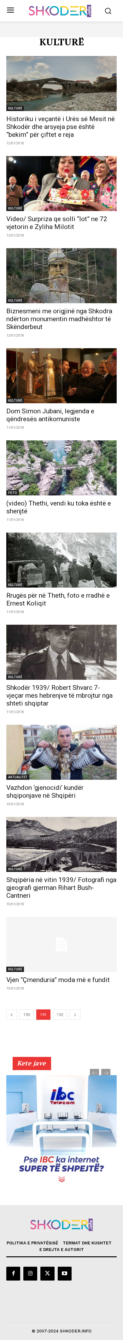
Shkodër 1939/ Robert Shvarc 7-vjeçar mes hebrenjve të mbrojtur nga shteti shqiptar (59, 695)
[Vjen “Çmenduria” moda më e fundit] (61, 944)
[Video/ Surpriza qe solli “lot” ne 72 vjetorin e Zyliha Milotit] (61, 183)
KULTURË (15, 108)
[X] (47, 1274)
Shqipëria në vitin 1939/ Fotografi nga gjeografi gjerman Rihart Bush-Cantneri (61, 887)
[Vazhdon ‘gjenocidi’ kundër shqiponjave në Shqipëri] (61, 752)
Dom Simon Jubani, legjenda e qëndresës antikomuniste (50, 415)
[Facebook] (13, 1274)
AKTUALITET (17, 777)
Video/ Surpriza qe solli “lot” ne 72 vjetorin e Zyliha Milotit (56, 223)
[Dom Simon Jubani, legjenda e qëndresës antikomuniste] (61, 375)
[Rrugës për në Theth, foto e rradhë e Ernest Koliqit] (61, 560)
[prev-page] (11, 1014)
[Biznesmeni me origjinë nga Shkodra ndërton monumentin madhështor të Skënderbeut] (61, 275)
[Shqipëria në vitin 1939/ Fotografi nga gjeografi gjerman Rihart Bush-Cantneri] (61, 844)
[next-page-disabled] (105, 1073)
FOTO (12, 492)
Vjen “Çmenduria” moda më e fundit (58, 980)
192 (60, 1014)
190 (26, 1014)
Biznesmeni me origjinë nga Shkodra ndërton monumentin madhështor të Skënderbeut (59, 319)
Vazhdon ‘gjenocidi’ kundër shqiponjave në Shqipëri (45, 791)
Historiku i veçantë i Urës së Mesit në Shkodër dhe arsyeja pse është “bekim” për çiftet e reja (60, 126)
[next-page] (75, 1014)
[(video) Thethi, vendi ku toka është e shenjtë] (61, 467)
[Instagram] (30, 1274)
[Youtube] (65, 1274)
